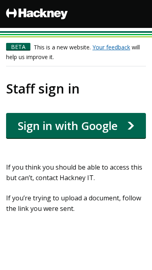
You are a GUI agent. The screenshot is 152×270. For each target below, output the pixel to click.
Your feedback (111, 47)
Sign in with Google (68, 125)
